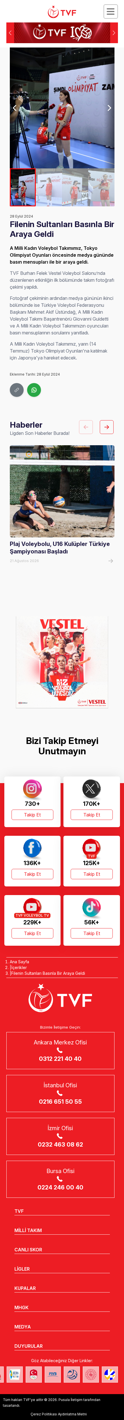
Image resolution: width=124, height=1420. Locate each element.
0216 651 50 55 (60, 1102)
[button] (114, 32)
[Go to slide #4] (101, 187)
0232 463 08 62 (60, 1144)
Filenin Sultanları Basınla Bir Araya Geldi (48, 973)
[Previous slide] (15, 107)
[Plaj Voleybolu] (15, 1374)
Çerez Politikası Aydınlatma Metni (59, 1414)
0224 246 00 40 (60, 1187)
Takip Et (32, 815)
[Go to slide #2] (49, 187)
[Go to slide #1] (23, 187)
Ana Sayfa (19, 961)
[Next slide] (109, 107)
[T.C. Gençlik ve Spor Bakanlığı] (91, 1374)
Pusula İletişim (70, 1400)
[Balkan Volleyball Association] (72, 1374)
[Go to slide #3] (75, 187)
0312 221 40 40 (60, 1059)
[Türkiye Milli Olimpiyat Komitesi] (34, 1374)
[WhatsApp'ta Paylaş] (34, 390)
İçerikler (19, 967)
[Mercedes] (62, 662)
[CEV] (110, 1374)
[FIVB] (53, 1374)
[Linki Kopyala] (17, 390)
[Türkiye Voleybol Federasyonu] (62, 11)
